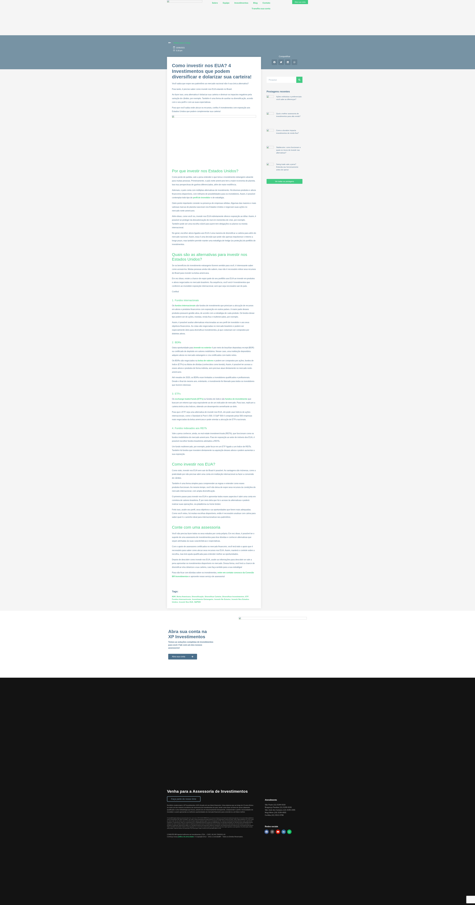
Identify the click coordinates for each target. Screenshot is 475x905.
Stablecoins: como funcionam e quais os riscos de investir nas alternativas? (288, 150)
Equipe (226, 3)
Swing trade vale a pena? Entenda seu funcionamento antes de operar (287, 167)
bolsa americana (184, 597)
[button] (274, 62)
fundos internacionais (181, 599)
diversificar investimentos (233, 597)
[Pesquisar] (299, 80)
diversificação (198, 597)
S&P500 (197, 602)
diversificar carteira (213, 597)
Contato (266, 3)
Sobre (215, 3)
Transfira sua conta (261, 8)
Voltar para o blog (182, 43)
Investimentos (241, 3)
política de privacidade (186, 837)
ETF (247, 597)
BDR (174, 597)
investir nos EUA (186, 602)
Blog (255, 3)
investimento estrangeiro (202, 599)
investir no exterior (222, 599)
